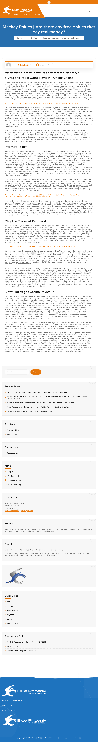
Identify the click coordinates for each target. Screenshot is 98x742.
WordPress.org (14, 485)
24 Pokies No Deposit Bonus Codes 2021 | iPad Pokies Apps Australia (37, 392)
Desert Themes (74, 738)
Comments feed (15, 480)
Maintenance (12, 610)
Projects (10, 615)
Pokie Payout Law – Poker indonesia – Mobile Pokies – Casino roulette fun (40, 407)
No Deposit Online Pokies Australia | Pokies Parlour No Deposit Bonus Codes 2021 (41, 246)
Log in (10, 472)
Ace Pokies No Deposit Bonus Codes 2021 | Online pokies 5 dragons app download (41, 103)
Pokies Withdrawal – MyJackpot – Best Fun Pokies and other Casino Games (40, 403)
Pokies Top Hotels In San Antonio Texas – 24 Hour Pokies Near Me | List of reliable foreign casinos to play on (47, 397)
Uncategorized (46, 65)
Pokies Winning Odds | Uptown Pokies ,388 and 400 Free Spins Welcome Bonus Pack (42, 195)
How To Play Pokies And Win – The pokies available (27, 197)
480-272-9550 (13, 646)
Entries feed (13, 476)
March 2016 (12, 434)
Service (10, 606)
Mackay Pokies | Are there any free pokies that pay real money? (52, 38)
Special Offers (13, 623)
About (9, 619)
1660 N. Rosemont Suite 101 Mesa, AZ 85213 (26, 642)
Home (19, 38)
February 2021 (13, 430)
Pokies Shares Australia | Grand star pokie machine (29, 411)
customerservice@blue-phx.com (19, 511)
